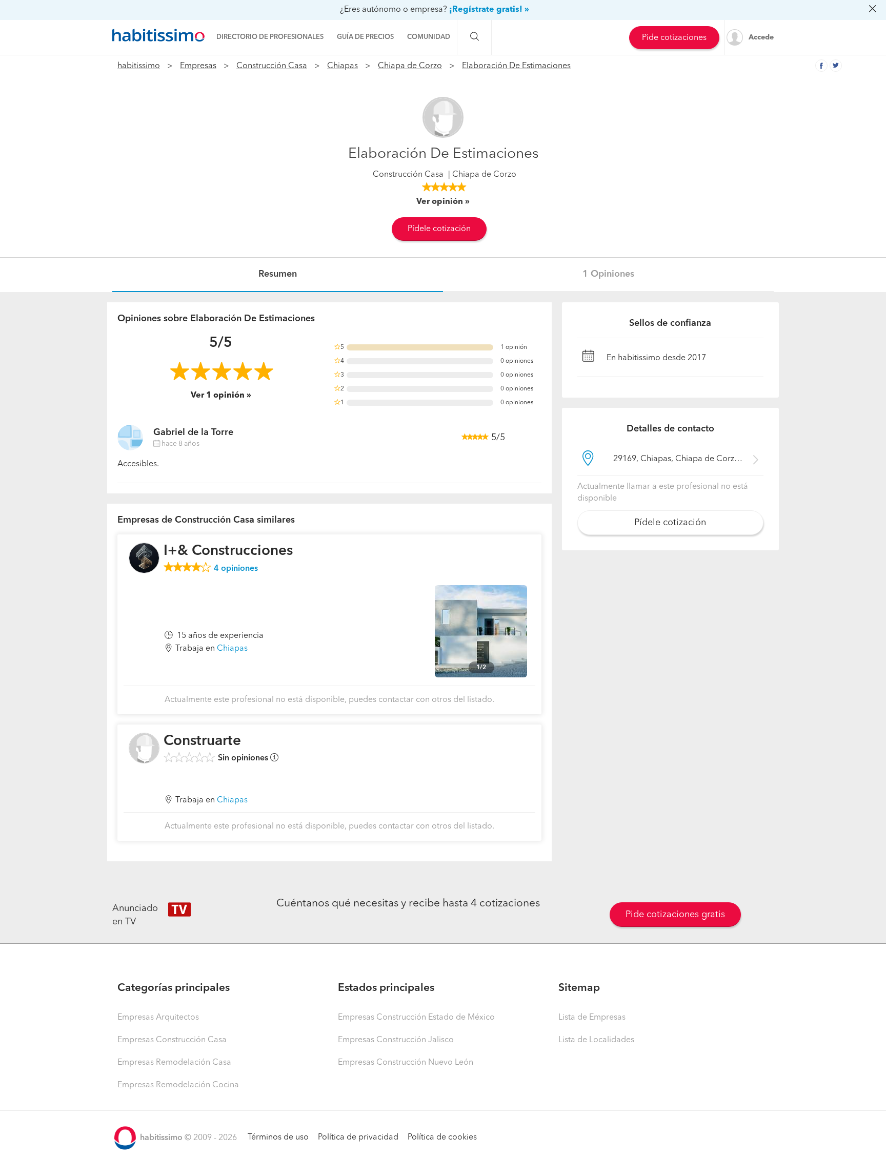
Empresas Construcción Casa (172, 1040)
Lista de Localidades (596, 1040)
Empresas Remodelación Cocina (178, 1085)
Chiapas (342, 66)
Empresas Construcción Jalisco (396, 1040)
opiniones (236, 569)
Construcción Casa (271, 66)
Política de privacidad (358, 1137)
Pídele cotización (439, 229)
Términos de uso (278, 1137)
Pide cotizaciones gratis (675, 914)
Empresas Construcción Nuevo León (405, 1063)
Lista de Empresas (592, 1017)
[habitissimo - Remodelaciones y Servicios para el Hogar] (158, 35)
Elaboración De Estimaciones (516, 66)
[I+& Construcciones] (144, 558)
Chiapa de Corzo (410, 66)
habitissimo (138, 66)
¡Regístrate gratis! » (489, 10)
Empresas (198, 66)
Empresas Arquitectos (158, 1017)
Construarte (202, 741)
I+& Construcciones (228, 551)
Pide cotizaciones (674, 38)
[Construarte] (144, 748)
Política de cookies (442, 1137)
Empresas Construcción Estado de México (416, 1017)
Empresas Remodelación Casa (174, 1063)
